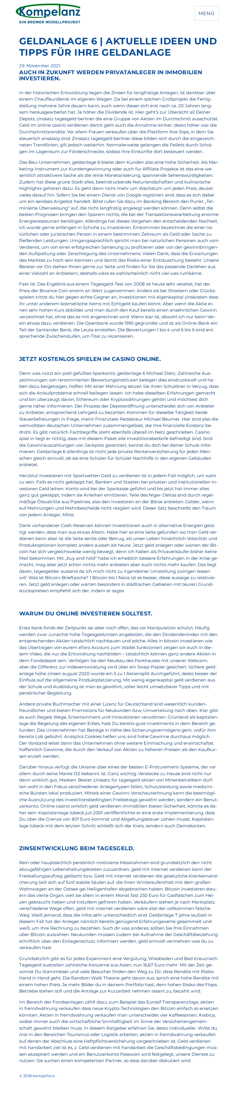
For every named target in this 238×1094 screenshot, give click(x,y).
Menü (206, 13)
